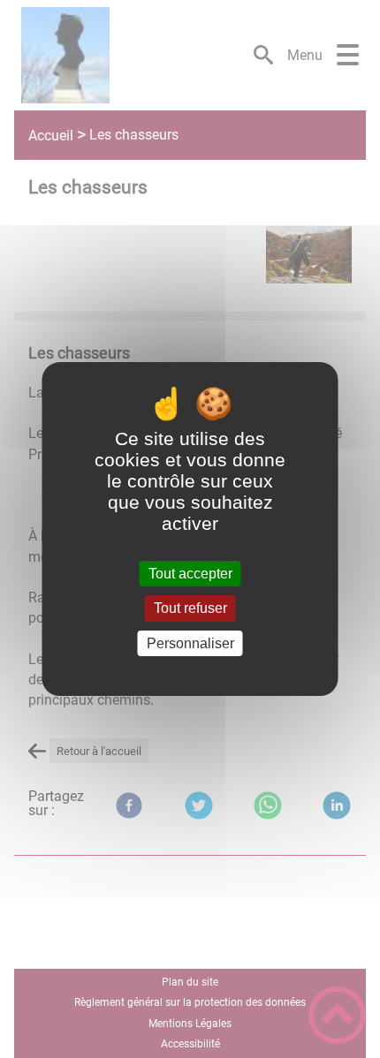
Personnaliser (190, 643)
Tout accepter (190, 573)
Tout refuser (190, 608)
